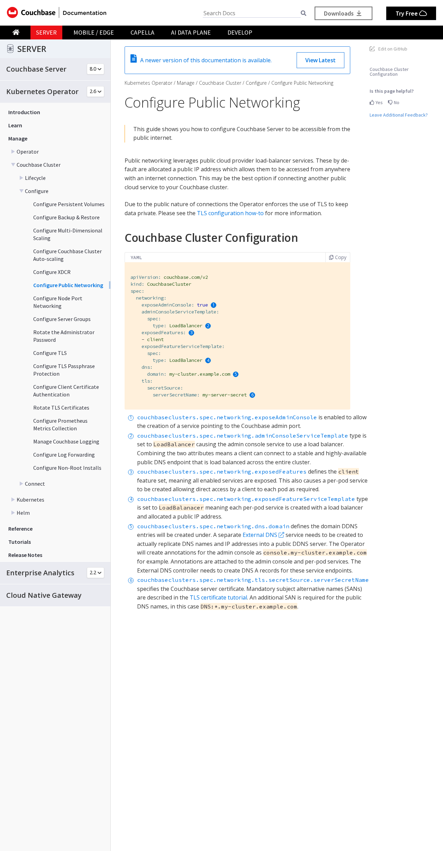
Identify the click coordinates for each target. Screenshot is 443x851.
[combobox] (252, 13)
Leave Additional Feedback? (399, 115)
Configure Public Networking (68, 285)
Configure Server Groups (62, 318)
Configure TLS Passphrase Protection (64, 370)
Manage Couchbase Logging (66, 441)
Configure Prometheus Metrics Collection (60, 424)
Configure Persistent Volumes (69, 204)
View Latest (320, 60)
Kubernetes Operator (148, 83)
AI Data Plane (191, 32)
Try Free (407, 13)
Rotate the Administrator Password (63, 336)
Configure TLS (50, 352)
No (396, 102)
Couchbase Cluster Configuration (389, 71)
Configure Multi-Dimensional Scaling (67, 234)
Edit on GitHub (392, 48)
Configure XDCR (52, 271)
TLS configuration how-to (230, 213)
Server (46, 32)
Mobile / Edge (93, 32)
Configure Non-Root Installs (67, 467)
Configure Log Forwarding (64, 454)
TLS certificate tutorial (218, 597)
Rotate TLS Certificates (61, 407)
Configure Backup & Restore (66, 217)
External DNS (260, 535)
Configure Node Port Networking (57, 302)
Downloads (339, 13)
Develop (239, 32)
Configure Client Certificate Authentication (66, 390)
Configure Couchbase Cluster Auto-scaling (67, 255)
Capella (142, 32)
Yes (378, 102)
